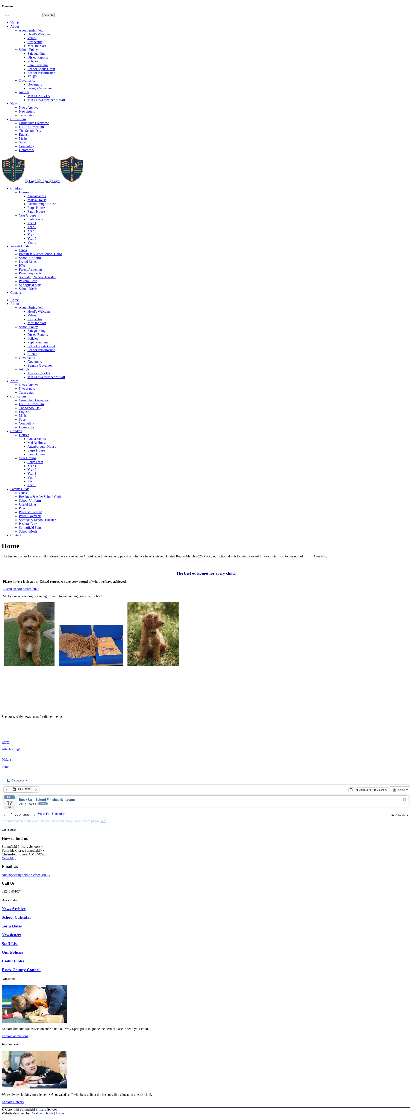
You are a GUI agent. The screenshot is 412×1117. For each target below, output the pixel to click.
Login (60, 1113)
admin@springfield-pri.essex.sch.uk (26, 875)
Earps (5, 742)
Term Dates (12, 926)
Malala (6, 759)
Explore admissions (15, 1036)
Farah (5, 767)
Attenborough (11, 749)
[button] (399, 815)
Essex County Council (21, 970)
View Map (9, 858)
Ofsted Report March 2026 (21, 589)
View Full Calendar (51, 814)
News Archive (14, 908)
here (103, 821)
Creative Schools (41, 1113)
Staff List (10, 943)
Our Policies (12, 952)
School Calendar (16, 917)
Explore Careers (13, 1102)
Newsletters (11, 935)
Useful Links (13, 961)
